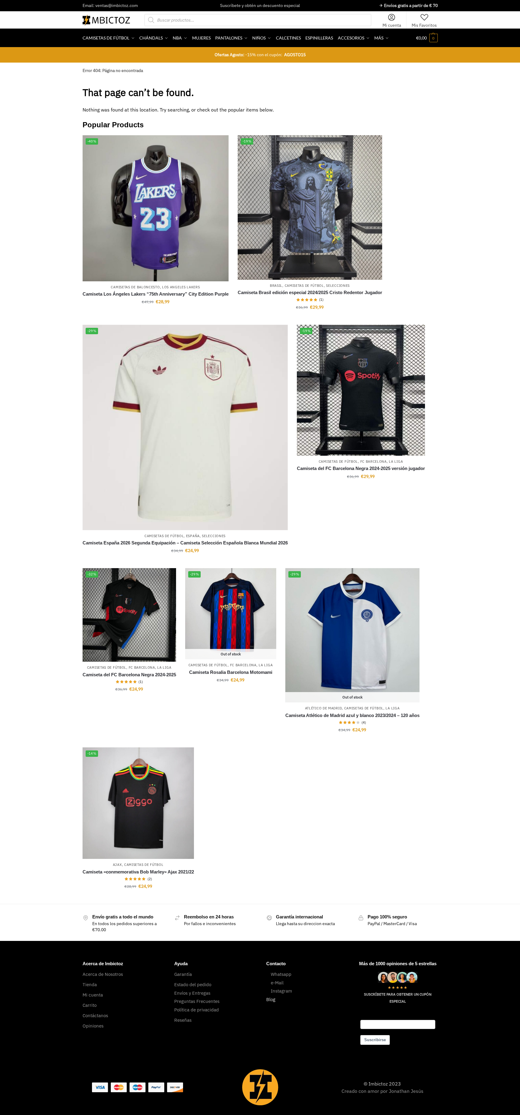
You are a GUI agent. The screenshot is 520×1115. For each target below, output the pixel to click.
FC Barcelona (373, 461)
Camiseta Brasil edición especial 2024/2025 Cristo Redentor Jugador (310, 292)
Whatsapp (281, 974)
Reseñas (183, 1020)
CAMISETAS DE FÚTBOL (304, 285)
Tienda (90, 984)
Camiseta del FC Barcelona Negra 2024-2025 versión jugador (361, 468)
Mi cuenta (391, 25)
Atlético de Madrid (323, 708)
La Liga (396, 461)
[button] (427, 38)
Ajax (117, 865)
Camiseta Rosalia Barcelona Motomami (230, 672)
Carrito (90, 1005)
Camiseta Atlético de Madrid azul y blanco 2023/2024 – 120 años (352, 715)
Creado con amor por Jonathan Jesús (382, 1091)
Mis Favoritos (424, 25)
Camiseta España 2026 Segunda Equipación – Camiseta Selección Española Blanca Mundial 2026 (185, 542)
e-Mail (277, 983)
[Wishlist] (219, 144)
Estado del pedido (192, 984)
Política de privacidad (196, 1010)
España (193, 536)
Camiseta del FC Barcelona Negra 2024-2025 (129, 674)
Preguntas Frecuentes (196, 1001)
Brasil (276, 285)
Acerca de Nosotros (103, 974)
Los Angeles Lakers (181, 287)
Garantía (183, 974)
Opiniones (93, 1026)
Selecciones (338, 285)
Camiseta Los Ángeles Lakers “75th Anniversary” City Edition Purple (156, 294)
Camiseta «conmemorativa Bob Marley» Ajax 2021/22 (138, 871)
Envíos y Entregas (192, 993)
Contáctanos (95, 1015)
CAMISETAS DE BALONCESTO (135, 287)
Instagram (281, 991)
